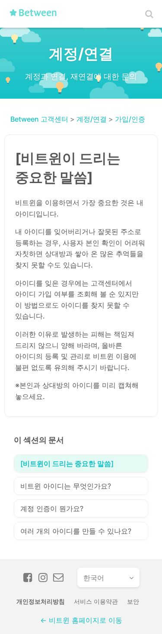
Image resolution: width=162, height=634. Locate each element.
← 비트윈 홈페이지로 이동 (81, 620)
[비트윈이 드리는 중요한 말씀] (67, 463)
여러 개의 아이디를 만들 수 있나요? (75, 531)
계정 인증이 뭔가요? (51, 508)
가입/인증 (130, 119)
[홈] (36, 16)
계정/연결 (91, 119)
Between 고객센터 (39, 119)
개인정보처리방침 (40, 601)
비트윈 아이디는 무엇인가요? (65, 486)
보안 (133, 601)
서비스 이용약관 (96, 601)
